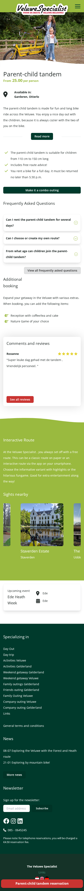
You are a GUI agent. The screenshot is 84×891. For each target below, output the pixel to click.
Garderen (20, 97)
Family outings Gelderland (21, 684)
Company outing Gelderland (22, 707)
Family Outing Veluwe (18, 696)
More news (14, 775)
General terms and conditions (23, 726)
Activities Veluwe (14, 660)
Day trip (8, 655)
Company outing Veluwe (19, 702)
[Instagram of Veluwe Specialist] (13, 821)
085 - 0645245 (40, 836)
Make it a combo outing (42, 190)
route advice (37, 165)
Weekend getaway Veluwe (21, 678)
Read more (42, 136)
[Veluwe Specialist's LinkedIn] (20, 821)
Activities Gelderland (17, 666)
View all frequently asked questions (52, 270)
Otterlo (34, 97)
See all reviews (20, 399)
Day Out (8, 649)
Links (6, 713)
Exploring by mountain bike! (31, 762)
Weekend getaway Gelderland (23, 672)
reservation (42, 883)
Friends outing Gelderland (21, 690)
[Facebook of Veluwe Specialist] (6, 821)
